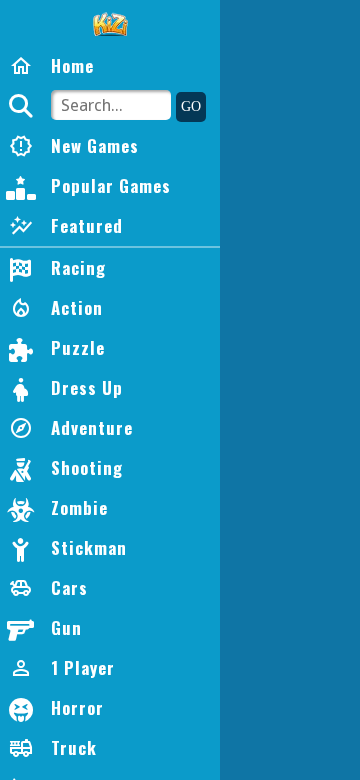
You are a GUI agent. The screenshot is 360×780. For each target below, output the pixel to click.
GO (191, 106)
